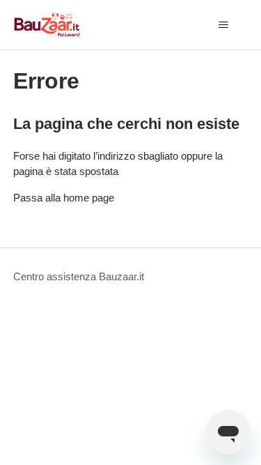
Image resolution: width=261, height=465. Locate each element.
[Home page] (47, 25)
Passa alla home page (63, 198)
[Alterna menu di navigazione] (223, 25)
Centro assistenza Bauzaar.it (78, 276)
